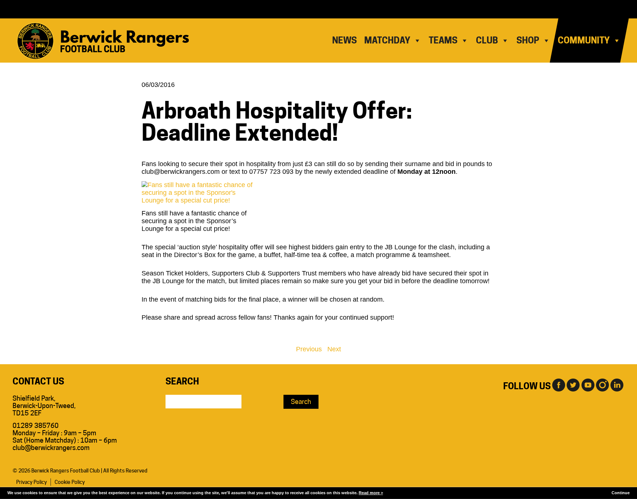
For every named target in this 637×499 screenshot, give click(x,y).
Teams (443, 40)
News (344, 40)
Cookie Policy (70, 482)
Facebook (558, 384)
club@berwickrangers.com (51, 447)
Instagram (602, 384)
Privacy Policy (31, 482)
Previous (309, 349)
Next (334, 349)
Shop (527, 40)
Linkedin (617, 384)
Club (487, 40)
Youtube (587, 384)
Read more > (371, 493)
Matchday (387, 40)
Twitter (572, 384)
